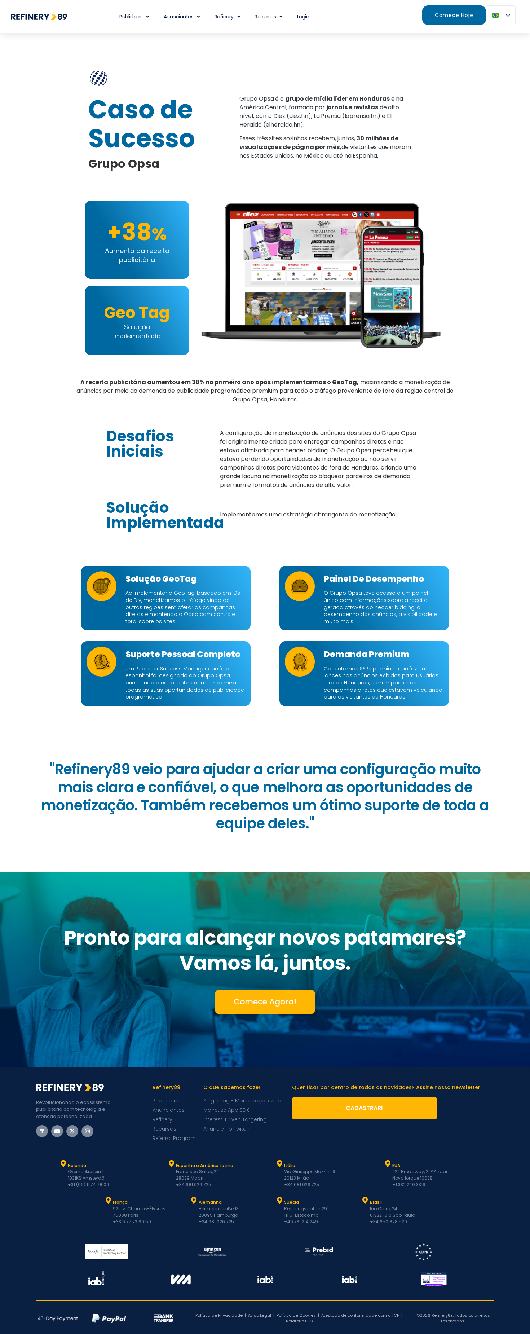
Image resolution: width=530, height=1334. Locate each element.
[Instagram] (87, 1131)
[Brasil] (365, 1200)
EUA (396, 1165)
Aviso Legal (259, 1315)
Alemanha (210, 1202)
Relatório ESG (299, 1321)
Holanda (77, 1165)
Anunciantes (179, 16)
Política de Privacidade (219, 1315)
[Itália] (279, 1163)
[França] (108, 1200)
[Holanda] (63, 1163)
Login (303, 16)
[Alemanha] (194, 1200)
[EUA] (387, 1163)
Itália (289, 1165)
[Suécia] (279, 1200)
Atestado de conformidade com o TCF (360, 1315)
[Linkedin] (42, 1131)
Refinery (224, 16)
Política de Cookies (296, 1315)
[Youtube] (57, 1131)
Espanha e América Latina (204, 1165)
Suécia (291, 1202)
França (120, 1202)
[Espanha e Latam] (171, 1163)
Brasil (376, 1202)
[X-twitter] (72, 1131)
